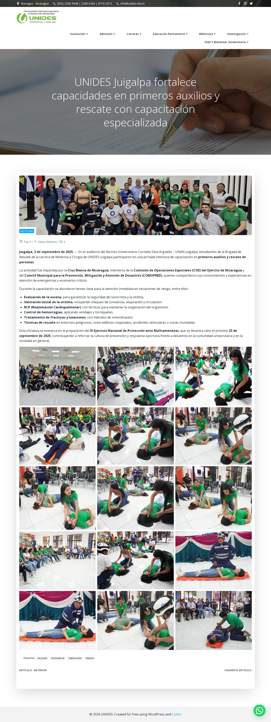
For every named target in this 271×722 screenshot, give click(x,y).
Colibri (177, 714)
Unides (90, 658)
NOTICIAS (26, 231)
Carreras (133, 34)
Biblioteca (206, 34)
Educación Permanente (169, 34)
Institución (77, 34)
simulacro (75, 658)
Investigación (236, 34)
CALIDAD (42, 658)
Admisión (106, 34)
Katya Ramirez (47, 242)
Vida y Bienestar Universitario (225, 42)
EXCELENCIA (57, 658)
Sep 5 (27, 242)
